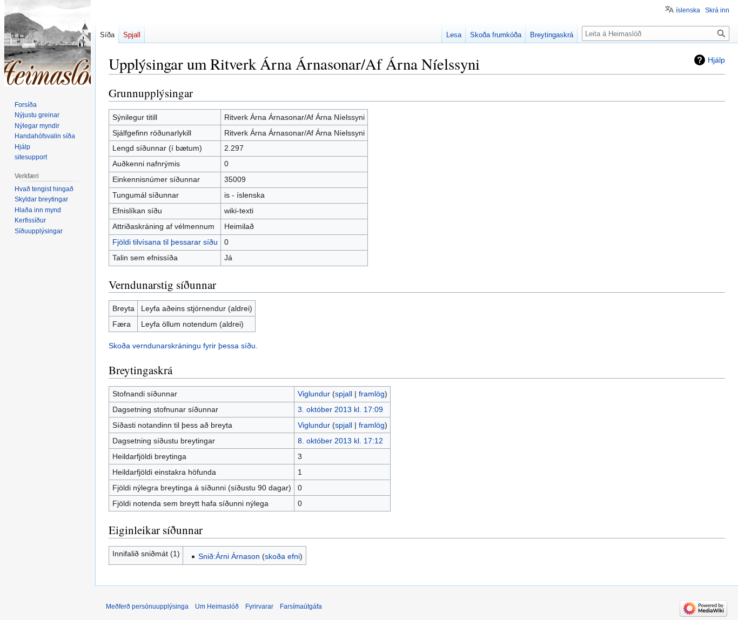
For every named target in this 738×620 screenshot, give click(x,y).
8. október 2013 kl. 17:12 (340, 440)
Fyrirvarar (259, 606)
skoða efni (282, 556)
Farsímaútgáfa (301, 606)
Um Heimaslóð (217, 606)
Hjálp (716, 60)
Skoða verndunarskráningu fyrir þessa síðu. (183, 345)
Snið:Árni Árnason (229, 556)
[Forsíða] (47, 43)
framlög (372, 393)
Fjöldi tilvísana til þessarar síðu (165, 242)
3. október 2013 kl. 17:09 (340, 409)
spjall (343, 393)
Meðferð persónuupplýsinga (147, 606)
